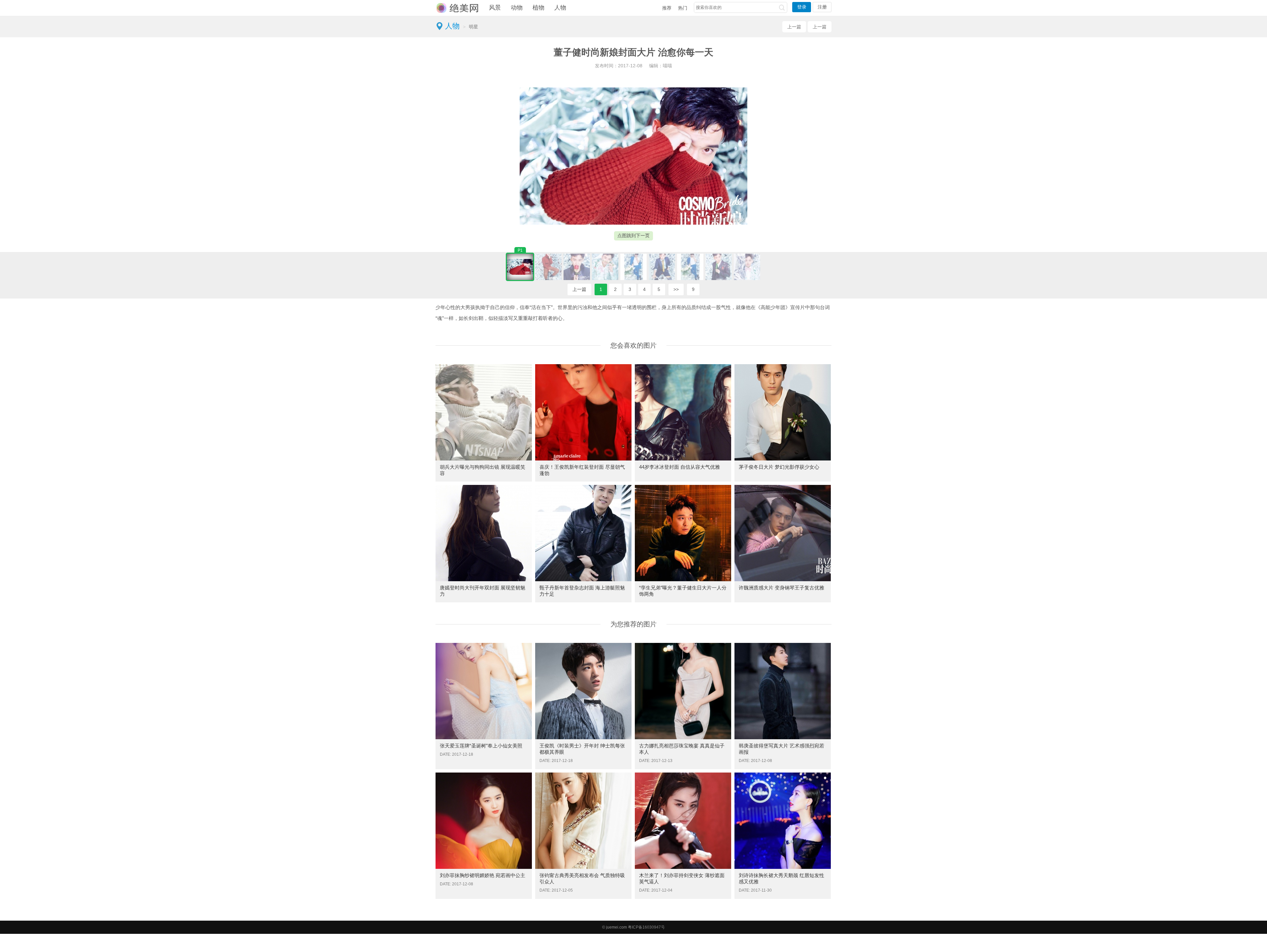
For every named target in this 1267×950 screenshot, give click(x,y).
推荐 (666, 8)
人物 (560, 7)
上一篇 (794, 26)
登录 (801, 7)
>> (676, 289)
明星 (473, 26)
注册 (822, 7)
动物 (517, 7)
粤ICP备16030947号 (646, 927)
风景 (495, 7)
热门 (682, 8)
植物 (538, 7)
